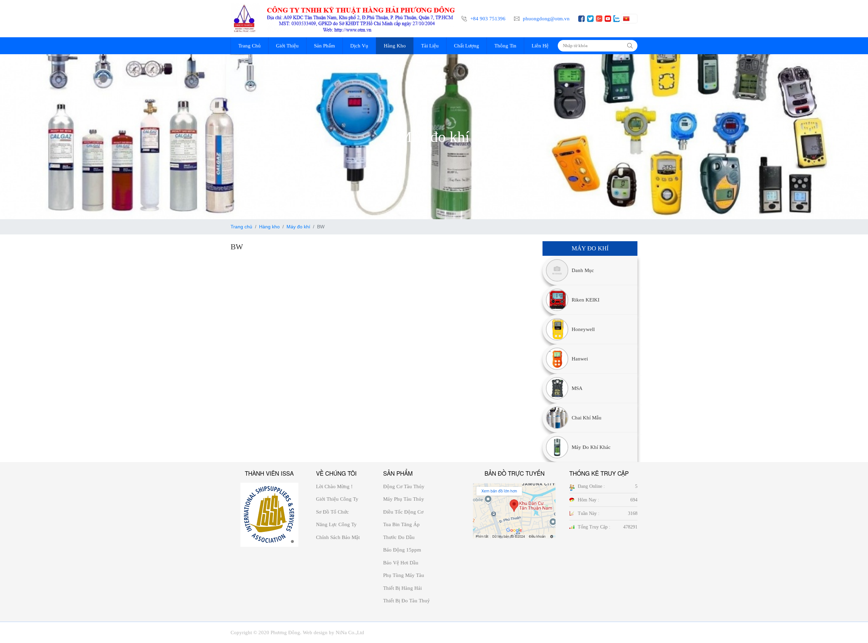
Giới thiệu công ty (337, 499)
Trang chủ (241, 226)
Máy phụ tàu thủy (403, 499)
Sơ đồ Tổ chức (332, 512)
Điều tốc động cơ (403, 512)
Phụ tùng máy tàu (403, 575)
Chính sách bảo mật (338, 537)
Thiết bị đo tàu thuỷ (406, 600)
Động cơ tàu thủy (404, 486)
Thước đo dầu (399, 537)
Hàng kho (269, 226)
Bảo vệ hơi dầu (400, 562)
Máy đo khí (298, 226)
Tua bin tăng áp (401, 524)
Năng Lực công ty (336, 524)
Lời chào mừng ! (334, 486)
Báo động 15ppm (402, 550)
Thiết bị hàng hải (402, 588)
